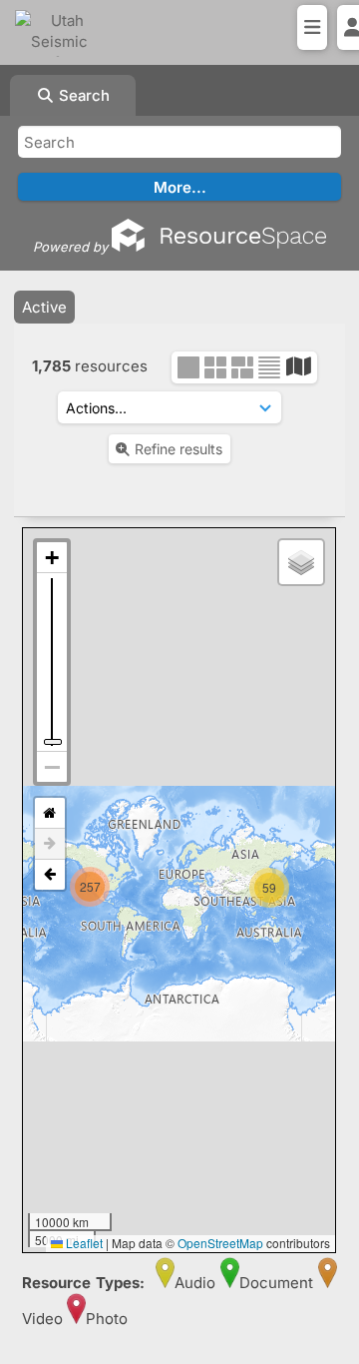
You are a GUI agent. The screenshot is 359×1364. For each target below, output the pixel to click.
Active (44, 307)
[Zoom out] (52, 767)
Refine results (178, 448)
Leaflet (83, 1242)
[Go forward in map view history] (50, 844)
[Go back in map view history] (50, 875)
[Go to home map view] (50, 813)
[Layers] (301, 562)
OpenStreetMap (220, 1242)
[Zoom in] (52, 557)
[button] (90, 867)
